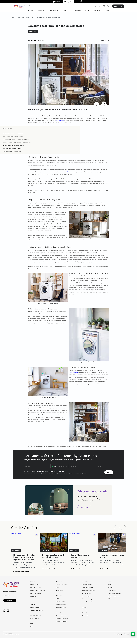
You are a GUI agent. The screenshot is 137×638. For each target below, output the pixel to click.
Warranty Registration (61, 621)
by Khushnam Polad (76, 568)
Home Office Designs (87, 601)
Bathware (78, 10)
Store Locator (85, 615)
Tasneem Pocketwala (37, 40)
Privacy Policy (118, 634)
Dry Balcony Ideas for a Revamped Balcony (13, 133)
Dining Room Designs (87, 599)
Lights (87, 10)
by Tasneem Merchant (48, 568)
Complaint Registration (62, 618)
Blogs (109, 584)
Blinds (57, 587)
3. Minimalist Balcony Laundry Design (12, 148)
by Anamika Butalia (105, 568)
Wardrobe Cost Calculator (36, 610)
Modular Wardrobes (35, 607)
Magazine (110, 587)
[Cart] (108, 6)
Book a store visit (118, 6)
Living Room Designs (87, 587)
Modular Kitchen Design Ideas (37, 590)
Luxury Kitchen (34, 596)
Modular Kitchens (34, 584)
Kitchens (30, 10)
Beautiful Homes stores (114, 596)
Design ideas (97, 10)
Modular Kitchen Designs (88, 590)
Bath (57, 598)
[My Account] (99, 6)
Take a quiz (84, 507)
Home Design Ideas (87, 584)
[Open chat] (133, 634)
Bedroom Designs (86, 593)
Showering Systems (61, 604)
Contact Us (85, 613)
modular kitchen (66, 172)
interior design (60, 120)
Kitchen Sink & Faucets (62, 613)
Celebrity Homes (112, 599)
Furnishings (67, 10)
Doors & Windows (54, 10)
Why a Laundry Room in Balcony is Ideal (13, 136)
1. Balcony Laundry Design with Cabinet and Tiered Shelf (17, 142)
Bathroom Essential (61, 615)
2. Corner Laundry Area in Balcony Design (13, 145)
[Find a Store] (104, 6)
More (107, 10)
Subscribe (10, 600)
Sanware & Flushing (61, 607)
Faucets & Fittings (60, 601)
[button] (78, 128)
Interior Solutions (112, 590)
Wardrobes (41, 10)
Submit (109, 472)
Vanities (58, 610)
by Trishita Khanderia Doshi (21, 571)
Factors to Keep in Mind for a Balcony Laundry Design (16, 139)
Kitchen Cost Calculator (36, 587)
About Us (84, 610)
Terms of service (129, 634)
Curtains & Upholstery (61, 584)
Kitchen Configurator (35, 593)
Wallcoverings (59, 590)
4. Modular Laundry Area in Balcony (12, 151)
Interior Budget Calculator (114, 593)
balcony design (73, 372)
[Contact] (95, 6)
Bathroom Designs (86, 596)
